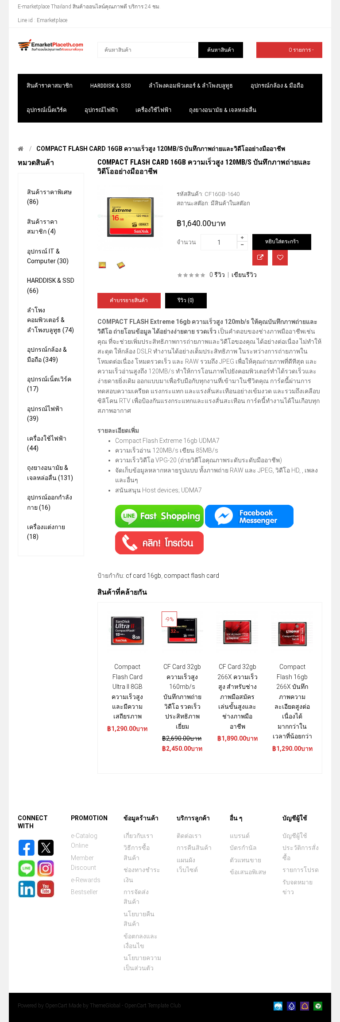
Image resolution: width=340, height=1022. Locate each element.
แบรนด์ (240, 835)
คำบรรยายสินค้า (129, 300)
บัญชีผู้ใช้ (294, 835)
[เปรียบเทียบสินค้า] (260, 257)
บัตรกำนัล (243, 847)
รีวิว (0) (186, 300)
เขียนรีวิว (244, 274)
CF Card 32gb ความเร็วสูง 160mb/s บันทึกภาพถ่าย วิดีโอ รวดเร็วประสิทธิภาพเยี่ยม (182, 696)
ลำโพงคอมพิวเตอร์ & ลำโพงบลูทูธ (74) (50, 320)
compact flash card (191, 575)
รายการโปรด (300, 869)
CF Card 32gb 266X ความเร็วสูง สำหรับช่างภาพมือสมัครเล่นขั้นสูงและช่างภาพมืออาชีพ (237, 696)
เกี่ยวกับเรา (138, 835)
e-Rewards (85, 880)
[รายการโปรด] (280, 257)
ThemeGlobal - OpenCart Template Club (135, 1006)
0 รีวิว (217, 274)
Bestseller (84, 891)
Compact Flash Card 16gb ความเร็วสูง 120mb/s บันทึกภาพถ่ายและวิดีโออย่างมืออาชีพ (160, 148)
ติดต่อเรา (189, 835)
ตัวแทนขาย (245, 860)
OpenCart (56, 1006)
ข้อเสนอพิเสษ (248, 872)
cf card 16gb (143, 575)
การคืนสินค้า (194, 847)
